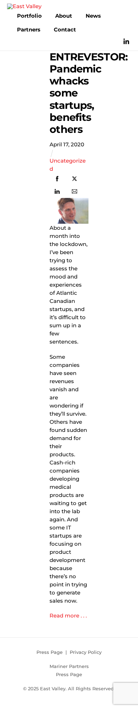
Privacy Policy (86, 652)
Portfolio (29, 15)
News (93, 15)
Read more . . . (68, 615)
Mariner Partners (69, 666)
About (63, 15)
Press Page (49, 652)
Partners (28, 29)
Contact (65, 29)
